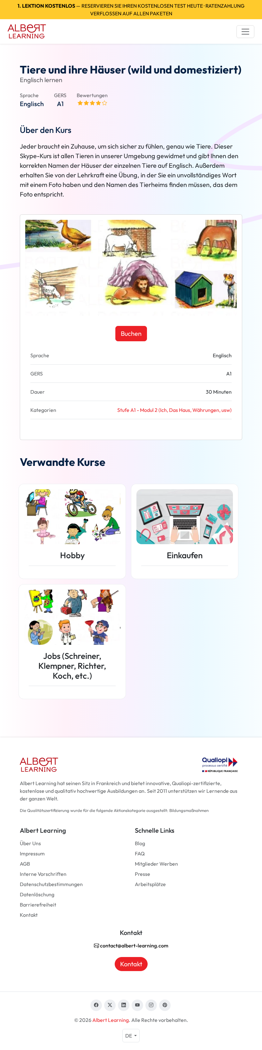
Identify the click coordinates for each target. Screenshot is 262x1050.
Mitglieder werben (156, 864)
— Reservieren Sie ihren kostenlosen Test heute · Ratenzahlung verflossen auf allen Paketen (131, 10)
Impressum (32, 853)
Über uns (30, 843)
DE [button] (129, 1035)
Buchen (131, 333)
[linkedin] (123, 1005)
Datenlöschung (37, 894)
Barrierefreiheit (38, 904)
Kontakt (29, 915)
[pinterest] (165, 1005)
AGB (25, 864)
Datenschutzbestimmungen (51, 884)
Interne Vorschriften (43, 874)
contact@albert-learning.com (133, 945)
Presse (142, 874)
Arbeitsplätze (150, 884)
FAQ (140, 853)
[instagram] (151, 1005)
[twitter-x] (110, 1005)
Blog (140, 843)
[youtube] (137, 1005)
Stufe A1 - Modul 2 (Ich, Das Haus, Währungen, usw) (174, 410)
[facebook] (96, 1005)
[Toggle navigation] (245, 31)
